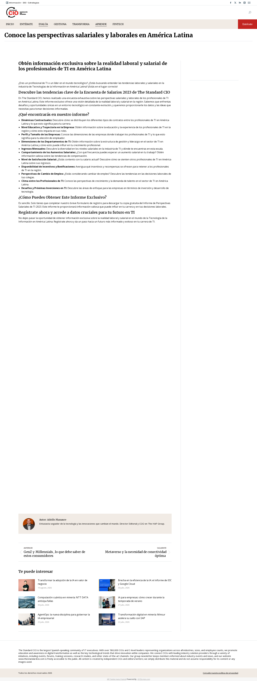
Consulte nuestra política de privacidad (220, 673)
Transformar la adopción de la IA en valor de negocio (62, 582)
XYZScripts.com (144, 679)
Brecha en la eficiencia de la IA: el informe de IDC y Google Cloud (145, 582)
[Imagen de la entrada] (26, 585)
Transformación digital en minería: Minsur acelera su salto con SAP (141, 616)
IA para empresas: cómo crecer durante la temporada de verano (141, 599)
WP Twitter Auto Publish (116, 679)
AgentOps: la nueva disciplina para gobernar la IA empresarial (64, 616)
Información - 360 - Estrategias (24, 2)
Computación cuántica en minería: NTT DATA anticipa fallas (63, 599)
